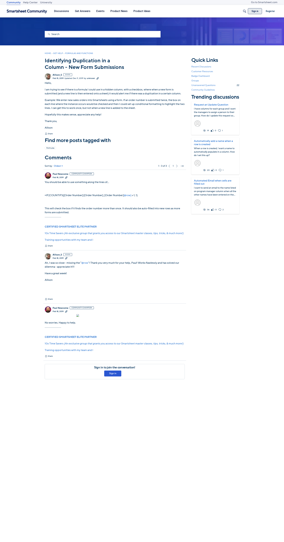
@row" (85, 263)
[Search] (245, 11)
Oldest (57, 166)
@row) (127, 195)
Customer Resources (202, 71)
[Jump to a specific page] (182, 166)
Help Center (30, 2)
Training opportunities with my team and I (69, 240)
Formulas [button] (50, 148)
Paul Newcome (60, 174)
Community (14, 2)
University (46, 2)
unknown (91, 78)
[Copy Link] (98, 78)
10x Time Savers (114, 233)
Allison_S (57, 74)
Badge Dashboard (200, 75)
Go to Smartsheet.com (264, 2)
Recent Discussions (201, 66)
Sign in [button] (112, 373)
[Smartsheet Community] (27, 11)
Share (49, 134)
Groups (195, 80)
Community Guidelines (203, 89)
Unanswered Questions (215, 85)
